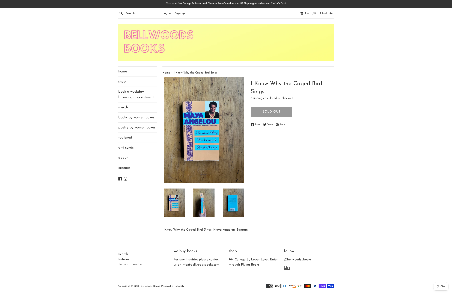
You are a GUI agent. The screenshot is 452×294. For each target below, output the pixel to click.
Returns (123, 259)
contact (124, 168)
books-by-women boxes (136, 117)
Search (123, 254)
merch (123, 107)
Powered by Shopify (172, 286)
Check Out (327, 13)
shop (122, 81)
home (122, 71)
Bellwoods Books (150, 286)
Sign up (180, 13)
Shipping (256, 98)
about (123, 158)
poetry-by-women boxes (136, 127)
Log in (166, 13)
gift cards (126, 147)
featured (125, 137)
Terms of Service (130, 264)
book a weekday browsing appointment (136, 94)
